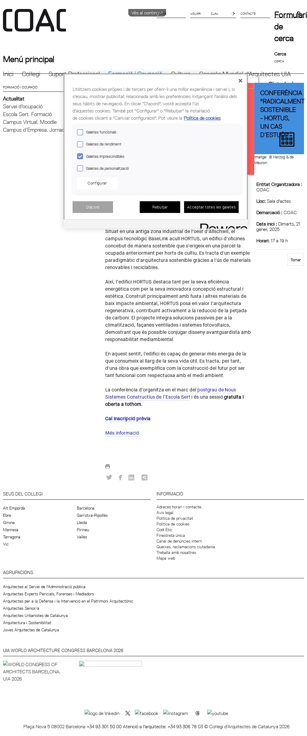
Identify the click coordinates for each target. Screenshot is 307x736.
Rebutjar (160, 207)
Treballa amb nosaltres (176, 552)
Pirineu (83, 529)
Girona (9, 522)
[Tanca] (240, 80)
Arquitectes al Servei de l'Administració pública (44, 586)
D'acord (93, 207)
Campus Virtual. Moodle (30, 121)
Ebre (7, 515)
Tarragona (11, 537)
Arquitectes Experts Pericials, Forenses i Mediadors (48, 594)
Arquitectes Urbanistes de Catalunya (35, 615)
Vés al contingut (147, 12)
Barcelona (85, 508)
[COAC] (78, 23)
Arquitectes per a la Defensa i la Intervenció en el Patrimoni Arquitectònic (68, 601)
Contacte (248, 13)
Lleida (82, 522)
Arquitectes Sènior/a (21, 608)
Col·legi (31, 74)
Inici (8, 74)
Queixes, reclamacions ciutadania (185, 546)
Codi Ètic (164, 529)
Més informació (122, 433)
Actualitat (13, 98)
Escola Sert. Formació (27, 114)
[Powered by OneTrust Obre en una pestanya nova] (222, 225)
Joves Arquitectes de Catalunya (31, 630)
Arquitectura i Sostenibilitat (27, 622)
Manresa (10, 529)
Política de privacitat (174, 518)
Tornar (296, 259)
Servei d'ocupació (23, 106)
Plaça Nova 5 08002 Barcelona (55, 726)
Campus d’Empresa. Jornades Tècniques (48, 129)
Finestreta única (170, 535)
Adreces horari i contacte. (179, 507)
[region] (156, 151)
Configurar (97, 183)
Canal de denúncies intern (179, 541)
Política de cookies (172, 524)
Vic (6, 544)
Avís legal (164, 512)
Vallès (82, 537)
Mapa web (165, 558)
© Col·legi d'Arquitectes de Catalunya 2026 (247, 726)
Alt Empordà (14, 508)
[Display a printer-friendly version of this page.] (107, 468)
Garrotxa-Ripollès (92, 515)
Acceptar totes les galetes (211, 207)
